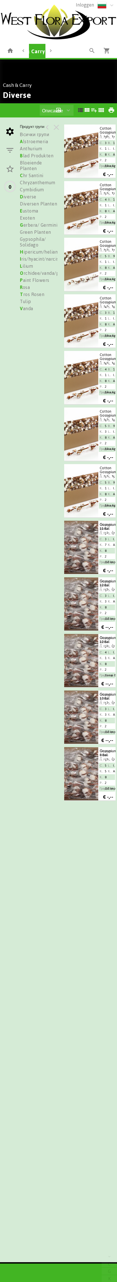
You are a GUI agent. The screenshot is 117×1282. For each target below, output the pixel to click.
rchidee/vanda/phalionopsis (52, 273)
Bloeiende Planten (31, 165)
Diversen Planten (38, 204)
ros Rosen (32, 294)
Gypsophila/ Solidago (33, 242)
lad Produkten (36, 155)
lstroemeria (34, 141)
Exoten (27, 218)
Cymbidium (32, 189)
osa (25, 287)
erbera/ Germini (38, 225)
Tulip (25, 301)
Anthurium (31, 148)
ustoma (29, 211)
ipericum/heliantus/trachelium (54, 252)
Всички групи (34, 134)
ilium (26, 266)
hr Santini (31, 175)
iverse (28, 197)
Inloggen (85, 5)
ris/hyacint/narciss (40, 259)
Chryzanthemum (37, 182)
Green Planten (35, 232)
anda (26, 308)
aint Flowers (34, 280)
